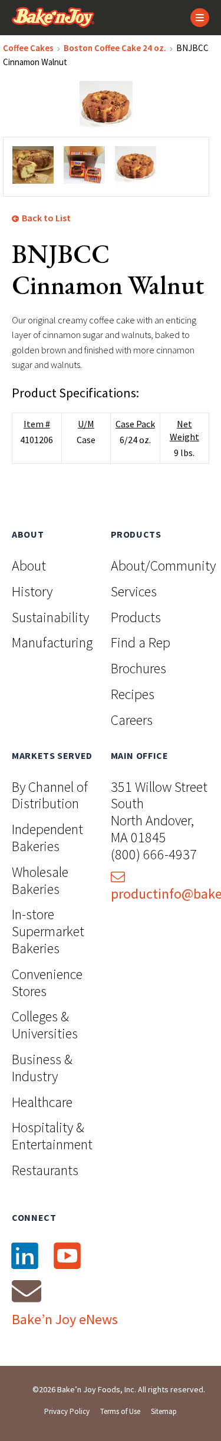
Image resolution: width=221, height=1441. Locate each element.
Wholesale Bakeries (40, 880)
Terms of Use (120, 1411)
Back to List (45, 218)
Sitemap (164, 1411)
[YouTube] (67, 1255)
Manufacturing (52, 642)
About (29, 565)
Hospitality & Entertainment (52, 1135)
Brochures (138, 668)
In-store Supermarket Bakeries (48, 931)
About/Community (163, 565)
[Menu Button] (199, 17)
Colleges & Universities (45, 1024)
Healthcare (42, 1102)
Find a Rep (140, 642)
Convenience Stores (47, 982)
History (32, 591)
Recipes (132, 694)
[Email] (26, 1290)
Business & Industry (42, 1067)
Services (134, 591)
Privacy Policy (67, 1411)
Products (136, 617)
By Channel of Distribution (50, 795)
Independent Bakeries (47, 837)
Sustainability (50, 617)
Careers (132, 720)
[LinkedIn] (25, 1255)
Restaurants (45, 1170)
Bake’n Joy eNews (65, 1319)
